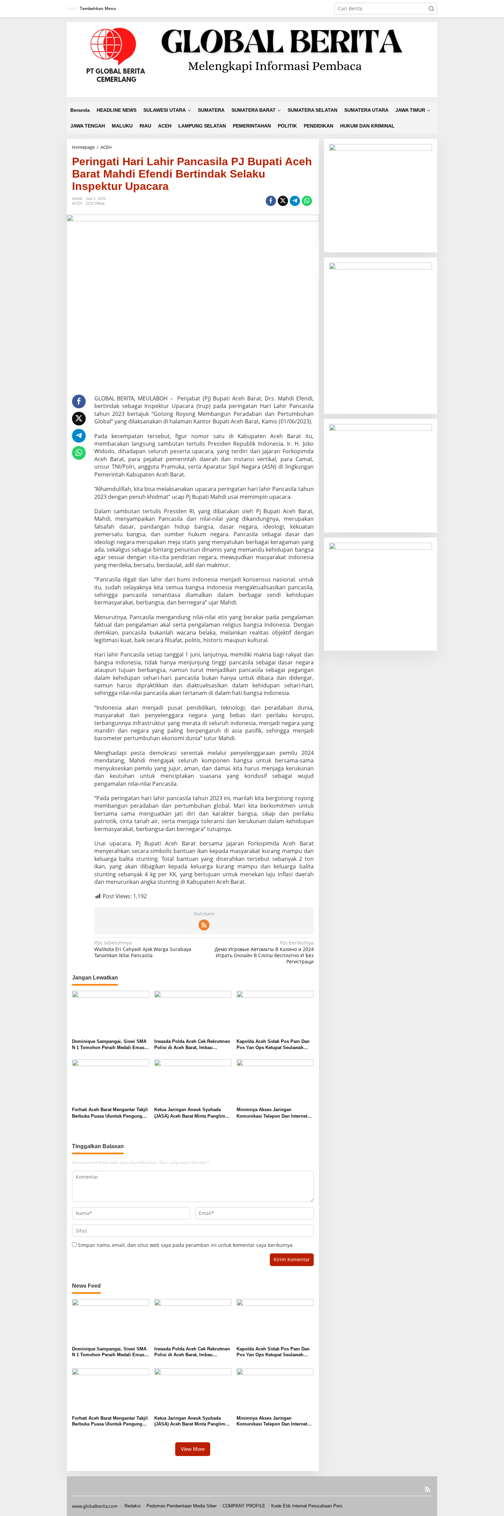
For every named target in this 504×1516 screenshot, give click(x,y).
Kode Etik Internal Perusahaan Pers (307, 1505)
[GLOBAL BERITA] (252, 59)
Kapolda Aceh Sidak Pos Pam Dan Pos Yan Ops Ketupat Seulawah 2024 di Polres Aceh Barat (273, 1045)
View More (193, 1449)
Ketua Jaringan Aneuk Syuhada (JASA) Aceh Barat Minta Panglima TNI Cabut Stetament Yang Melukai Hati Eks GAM (191, 1113)
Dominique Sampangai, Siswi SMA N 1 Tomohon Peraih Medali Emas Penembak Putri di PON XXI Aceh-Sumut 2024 (109, 1045)
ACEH (77, 203)
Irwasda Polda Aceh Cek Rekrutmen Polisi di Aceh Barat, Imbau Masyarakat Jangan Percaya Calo (192, 1045)
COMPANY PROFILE (244, 1505)
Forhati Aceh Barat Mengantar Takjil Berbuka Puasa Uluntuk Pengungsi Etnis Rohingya (110, 1113)
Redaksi (132, 1505)
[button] (431, 8)
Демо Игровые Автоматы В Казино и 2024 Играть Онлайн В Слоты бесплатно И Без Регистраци (264, 952)
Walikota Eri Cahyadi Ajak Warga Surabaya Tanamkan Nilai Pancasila (142, 949)
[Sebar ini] (271, 201)
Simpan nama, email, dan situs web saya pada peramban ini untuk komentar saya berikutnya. (186, 1245)
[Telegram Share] (295, 201)
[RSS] (204, 924)
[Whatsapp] (307, 201)
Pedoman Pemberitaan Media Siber (181, 1505)
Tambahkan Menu (98, 8)
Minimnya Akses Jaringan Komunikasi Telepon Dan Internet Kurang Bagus (272, 1113)
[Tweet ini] (283, 201)
